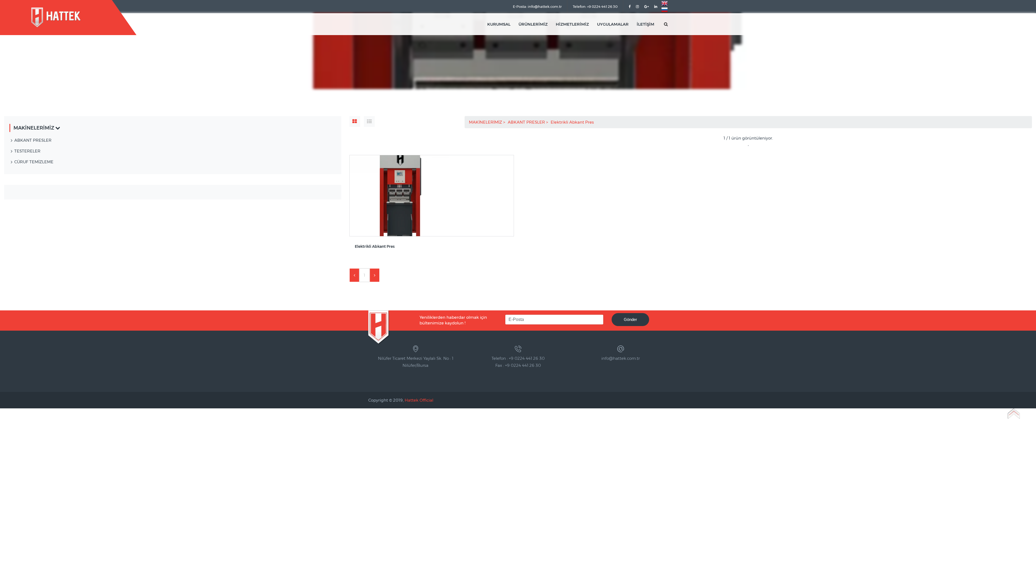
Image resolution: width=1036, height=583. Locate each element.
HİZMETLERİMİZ (572, 24)
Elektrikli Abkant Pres (573, 122)
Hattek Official (419, 400)
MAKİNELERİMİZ (486, 122)
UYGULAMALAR (613, 24)
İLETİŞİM (645, 24)
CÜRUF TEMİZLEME (33, 161)
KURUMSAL (498, 24)
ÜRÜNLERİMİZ (533, 24)
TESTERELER (27, 151)
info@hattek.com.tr (620, 358)
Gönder (630, 319)
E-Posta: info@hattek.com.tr (537, 6)
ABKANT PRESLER (527, 122)
